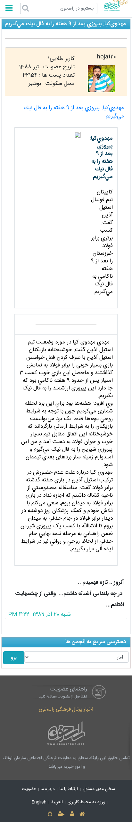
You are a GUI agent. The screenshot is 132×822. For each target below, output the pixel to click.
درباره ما (48, 789)
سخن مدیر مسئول (99, 789)
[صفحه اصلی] (82, 814)
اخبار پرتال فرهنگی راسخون (66, 709)
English (39, 802)
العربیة (57, 802)
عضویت (29, 789)
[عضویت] (61, 814)
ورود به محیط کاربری (86, 802)
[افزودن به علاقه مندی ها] (50, 814)
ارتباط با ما (69, 789)
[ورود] (72, 814)
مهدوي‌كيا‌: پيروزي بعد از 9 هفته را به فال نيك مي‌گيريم (74, 112)
